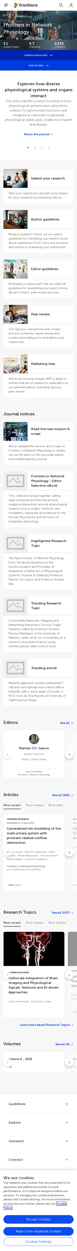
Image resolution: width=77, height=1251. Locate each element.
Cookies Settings (38, 1241)
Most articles (57, 923)
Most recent (12, 805)
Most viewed (34, 805)
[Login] (71, 5)
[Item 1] (35, 147)
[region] (38, 1210)
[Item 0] (28, 147)
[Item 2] (41, 147)
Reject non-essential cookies (38, 1231)
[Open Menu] (6, 5)
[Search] (61, 5)
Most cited (55, 805)
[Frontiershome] (26, 5)
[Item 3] (48, 147)
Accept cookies (38, 1219)
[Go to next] (69, 754)
